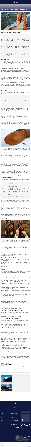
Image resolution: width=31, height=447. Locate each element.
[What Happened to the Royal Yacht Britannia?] (6, 378)
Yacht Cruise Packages (14, 411)
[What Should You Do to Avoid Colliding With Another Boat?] (6, 386)
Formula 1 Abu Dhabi (14, 424)
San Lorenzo (2, 414)
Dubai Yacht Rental (3, 411)
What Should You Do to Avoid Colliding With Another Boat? (21, 386)
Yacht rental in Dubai (4, 407)
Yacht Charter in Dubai (14, 413)
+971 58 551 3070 (27, 415)
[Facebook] (6, 371)
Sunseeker (2, 413)
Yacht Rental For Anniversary (15, 414)
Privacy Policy (28, 440)
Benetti (2, 419)
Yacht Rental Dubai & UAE (16, 440)
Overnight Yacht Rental (14, 420)
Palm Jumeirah (23, 170)
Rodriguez (2, 416)
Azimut (2, 420)
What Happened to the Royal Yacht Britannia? (20, 378)
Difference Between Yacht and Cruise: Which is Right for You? (10, 394)
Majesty (2, 417)
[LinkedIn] (7, 371)
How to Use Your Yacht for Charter (6, 398)
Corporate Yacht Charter (14, 418)
